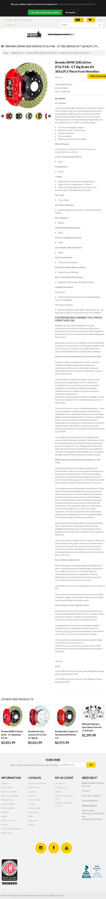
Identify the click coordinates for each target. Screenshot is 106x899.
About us (5, 783)
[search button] (99, 25)
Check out (11, 25)
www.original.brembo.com (73, 645)
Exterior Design (34, 800)
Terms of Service (8, 820)
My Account (60, 783)
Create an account (24, 20)
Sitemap (4, 824)
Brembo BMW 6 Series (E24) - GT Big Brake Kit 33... (12, 734)
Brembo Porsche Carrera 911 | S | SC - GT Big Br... (37, 734)
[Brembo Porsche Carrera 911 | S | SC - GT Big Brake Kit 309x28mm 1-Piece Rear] (39, 716)
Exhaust (31, 795)
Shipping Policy (7, 800)
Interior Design (34, 808)
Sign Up (58, 791)
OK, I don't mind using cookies (45, 12)
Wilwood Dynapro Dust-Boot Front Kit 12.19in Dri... (92, 727)
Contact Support (8, 804)
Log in (10, 20)
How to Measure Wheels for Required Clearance (75, 149)
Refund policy (6, 833)
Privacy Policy (7, 787)
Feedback (5, 812)
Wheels (31, 824)
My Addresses (61, 787)
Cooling (31, 791)
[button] (79, 20)
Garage (31, 804)
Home (5, 53)
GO (91, 765)
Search (4, 816)
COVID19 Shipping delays (12, 828)
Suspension (33, 820)
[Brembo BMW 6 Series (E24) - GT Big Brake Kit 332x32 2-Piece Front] (12, 716)
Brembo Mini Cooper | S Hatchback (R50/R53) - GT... (66, 734)
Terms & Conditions (9, 791)
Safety (30, 816)
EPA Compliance (8, 808)
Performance (33, 812)
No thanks (70, 12)
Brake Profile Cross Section (66, 152)
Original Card (67, 631)
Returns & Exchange (9, 795)
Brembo (64, 88)
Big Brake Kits (17, 53)
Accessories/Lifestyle (37, 783)
